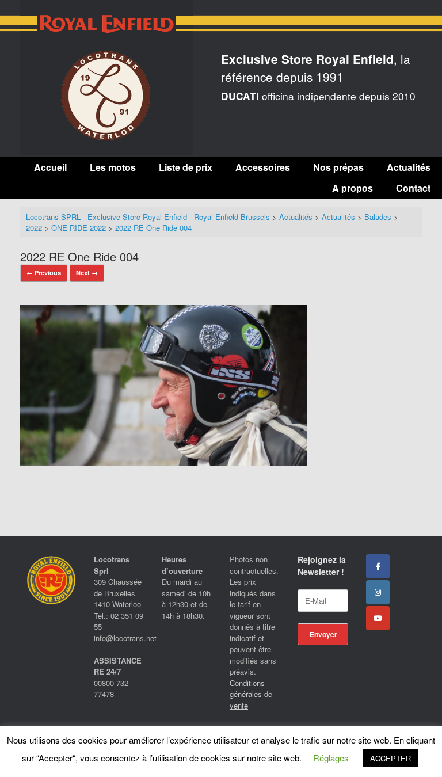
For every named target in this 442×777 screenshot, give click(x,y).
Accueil (50, 167)
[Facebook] (378, 566)
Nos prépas (338, 167)
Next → (87, 272)
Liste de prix (185, 167)
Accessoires (262, 167)
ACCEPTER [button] (390, 758)
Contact (413, 188)
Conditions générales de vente (251, 694)
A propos (352, 188)
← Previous (43, 272)
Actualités (408, 167)
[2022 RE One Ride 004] (163, 462)
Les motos (113, 167)
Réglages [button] (331, 758)
